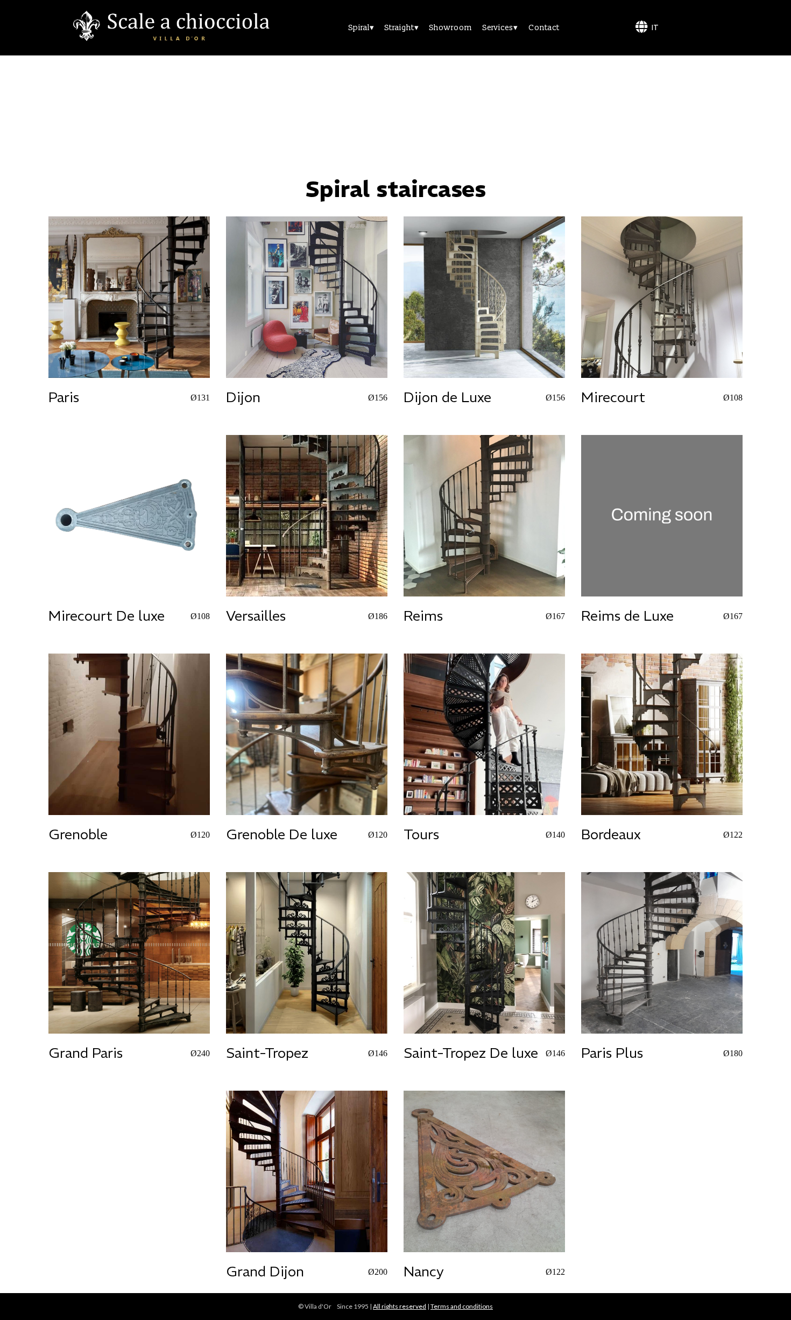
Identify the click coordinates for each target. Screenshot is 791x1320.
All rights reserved (399, 1306)
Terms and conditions (461, 1306)
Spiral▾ (361, 28)
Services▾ (500, 28)
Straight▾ (402, 28)
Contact (544, 28)
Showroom (450, 28)
